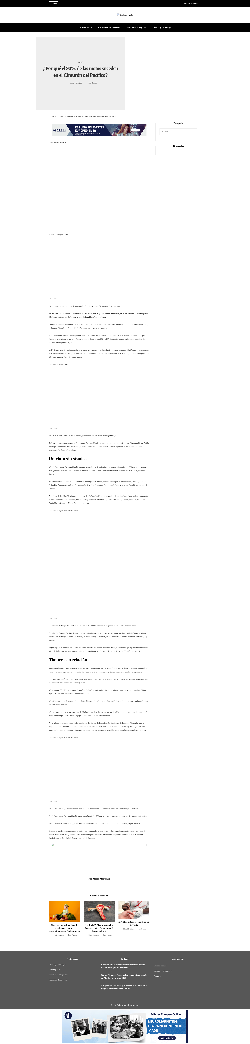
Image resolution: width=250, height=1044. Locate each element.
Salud (80, 62)
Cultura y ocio (54, 970)
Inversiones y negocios (58, 975)
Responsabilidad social (58, 980)
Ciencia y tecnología (57, 964)
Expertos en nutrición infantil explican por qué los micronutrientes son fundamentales (64, 928)
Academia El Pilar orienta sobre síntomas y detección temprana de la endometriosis (99, 928)
